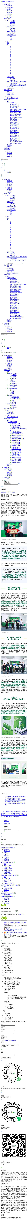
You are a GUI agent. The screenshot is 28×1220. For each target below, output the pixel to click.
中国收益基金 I (14, 119)
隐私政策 (21, 914)
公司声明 (6, 924)
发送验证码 (3, 1037)
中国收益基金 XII (14, 136)
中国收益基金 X (14, 133)
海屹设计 (14, 402)
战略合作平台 (10, 77)
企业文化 (9, 10)
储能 (11, 39)
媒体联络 (9, 156)
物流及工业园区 (11, 20)
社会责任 (9, 96)
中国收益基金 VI (14, 127)
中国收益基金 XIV (15, 140)
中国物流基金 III (14, 107)
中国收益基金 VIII (15, 130)
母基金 (9, 146)
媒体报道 (9, 153)
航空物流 (12, 25)
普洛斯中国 (10, 7)
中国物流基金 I (14, 104)
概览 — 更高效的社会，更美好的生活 (17, 81)
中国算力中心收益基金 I (16, 141)
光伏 (11, 36)
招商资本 (12, 78)
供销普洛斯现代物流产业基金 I (18, 109)
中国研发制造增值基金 (16, 117)
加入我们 (9, 15)
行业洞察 (9, 154)
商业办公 (12, 30)
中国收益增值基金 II (15, 112)
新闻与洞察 (7, 149)
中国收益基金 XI (14, 135)
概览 (8, 91)
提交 (2, 1042)
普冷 (13, 400)
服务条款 (13, 1040)
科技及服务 (8, 43)
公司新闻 (9, 151)
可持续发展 (10, 93)
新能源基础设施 (11, 35)
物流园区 (12, 22)
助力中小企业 (10, 94)
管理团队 (9, 9)
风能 (11, 38)
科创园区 (12, 28)
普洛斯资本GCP (8, 99)
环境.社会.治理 (5, 875)
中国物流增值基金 (15, 115)
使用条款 (12, 922)
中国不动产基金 (11, 103)
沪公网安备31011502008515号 (14, 929)
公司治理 (9, 14)
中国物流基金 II (14, 106)
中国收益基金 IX (14, 132)
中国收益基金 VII (14, 128)
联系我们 (9, 17)
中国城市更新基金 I (15, 143)
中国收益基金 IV (14, 124)
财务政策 (9, 12)
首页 (2, 492)
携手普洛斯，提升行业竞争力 (18, 85)
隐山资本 (9, 145)
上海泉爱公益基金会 (12, 98)
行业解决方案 (13, 83)
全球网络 (9, 5)
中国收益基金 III (14, 122)
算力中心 (12, 33)
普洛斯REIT (7, 148)
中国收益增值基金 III (15, 114)
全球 (8, 172)
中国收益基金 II (14, 120)
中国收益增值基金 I (15, 111)
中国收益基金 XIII (15, 138)
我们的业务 (7, 18)
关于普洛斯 (7, 4)
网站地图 (23, 922)
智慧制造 (12, 23)
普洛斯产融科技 (10, 60)
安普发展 (12, 80)
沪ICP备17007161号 (9, 930)
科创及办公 (10, 26)
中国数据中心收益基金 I (16, 316)
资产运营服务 (15, 397)
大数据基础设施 (11, 31)
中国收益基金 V (14, 125)
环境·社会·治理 (8, 90)
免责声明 (17, 922)
